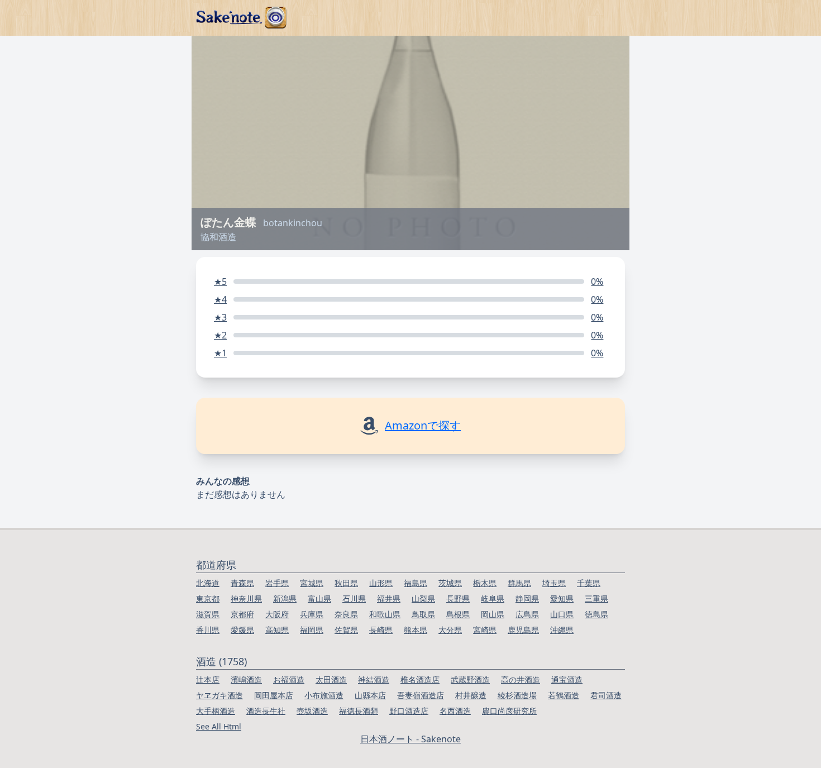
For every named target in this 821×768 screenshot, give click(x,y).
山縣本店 (370, 695)
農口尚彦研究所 (509, 710)
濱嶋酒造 (246, 679)
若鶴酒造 (563, 695)
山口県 (562, 614)
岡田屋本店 (273, 695)
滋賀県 (207, 614)
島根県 (458, 614)
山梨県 (423, 598)
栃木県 (485, 583)
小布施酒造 (323, 695)
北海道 (207, 583)
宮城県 (311, 583)
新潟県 (285, 598)
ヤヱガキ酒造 (219, 695)
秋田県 (346, 583)
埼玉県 (554, 583)
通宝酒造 (567, 679)
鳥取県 (423, 614)
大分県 (450, 629)
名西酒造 (455, 710)
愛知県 (562, 598)
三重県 (596, 598)
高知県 (277, 629)
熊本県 (415, 629)
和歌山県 (384, 614)
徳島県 (596, 614)
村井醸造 (470, 695)
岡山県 (492, 614)
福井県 (388, 598)
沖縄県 (562, 629)
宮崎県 (485, 629)
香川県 (207, 629)
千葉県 (588, 583)
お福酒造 (288, 679)
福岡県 (311, 629)
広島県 (527, 614)
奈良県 (346, 614)
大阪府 (277, 614)
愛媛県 (242, 629)
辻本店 (207, 679)
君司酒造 (606, 695)
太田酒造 (331, 679)
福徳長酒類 (358, 710)
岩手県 (277, 583)
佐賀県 (346, 629)
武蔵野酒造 (470, 679)
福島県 (415, 583)
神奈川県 (246, 598)
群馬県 (519, 583)
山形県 (381, 583)
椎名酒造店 (420, 679)
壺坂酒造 (312, 710)
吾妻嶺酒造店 (420, 695)
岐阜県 (492, 598)
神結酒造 (373, 679)
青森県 (242, 583)
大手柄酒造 (215, 710)
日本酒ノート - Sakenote (410, 739)
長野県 (458, 598)
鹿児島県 (523, 629)
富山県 (319, 598)
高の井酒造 (520, 679)
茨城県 (450, 583)
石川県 (354, 598)
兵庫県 (311, 614)
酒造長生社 (265, 710)
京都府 (242, 614)
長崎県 (381, 629)
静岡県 (527, 598)
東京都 (207, 598)
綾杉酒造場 (517, 695)
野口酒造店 (408, 710)
